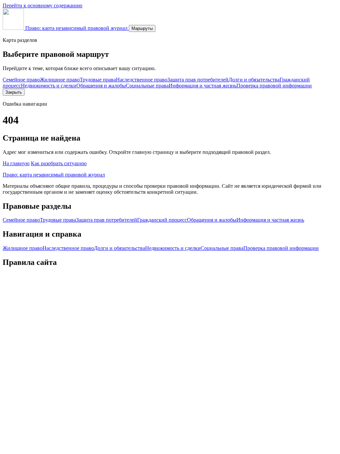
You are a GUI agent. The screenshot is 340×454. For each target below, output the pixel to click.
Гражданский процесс (162, 220)
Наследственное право (141, 79)
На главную (16, 163)
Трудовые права (98, 79)
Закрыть (13, 92)
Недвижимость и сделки (48, 85)
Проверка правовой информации (274, 85)
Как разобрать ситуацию (59, 163)
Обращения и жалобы (101, 85)
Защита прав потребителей (197, 79)
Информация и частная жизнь (202, 85)
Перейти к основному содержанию (42, 5)
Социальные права (147, 85)
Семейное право (21, 79)
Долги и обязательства (254, 79)
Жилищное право (60, 79)
